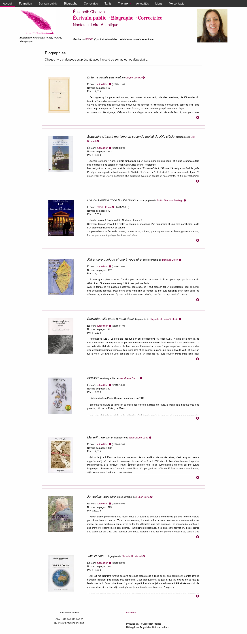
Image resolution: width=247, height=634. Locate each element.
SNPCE (89, 39)
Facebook (131, 612)
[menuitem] (7, 3)
